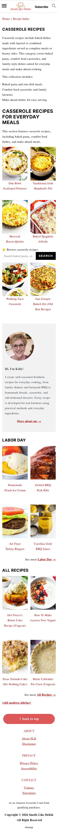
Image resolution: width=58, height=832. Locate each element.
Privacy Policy (29, 763)
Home (6, 19)
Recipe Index (21, 19)
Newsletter (29, 793)
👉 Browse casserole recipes (20, 249)
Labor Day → (47, 559)
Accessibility (29, 768)
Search (46, 255)
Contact (29, 787)
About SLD (29, 738)
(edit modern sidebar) (16, 703)
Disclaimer (29, 744)
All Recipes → (46, 695)
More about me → (29, 421)
